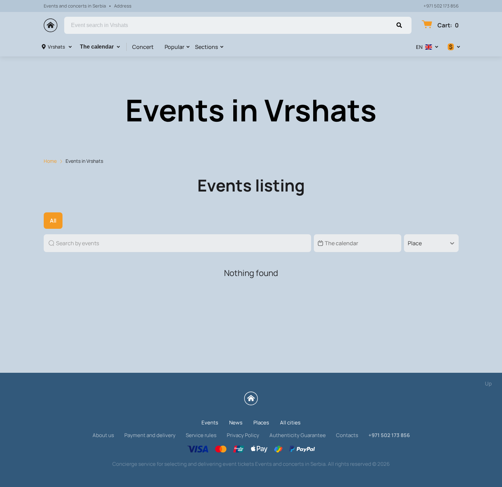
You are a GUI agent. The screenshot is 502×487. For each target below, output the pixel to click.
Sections (206, 47)
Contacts (347, 435)
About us (103, 435)
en (419, 47)
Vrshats (56, 46)
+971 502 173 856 (441, 6)
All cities (290, 422)
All (53, 220)
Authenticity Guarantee (297, 435)
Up (488, 383)
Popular (174, 47)
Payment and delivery (150, 435)
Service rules (201, 435)
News (235, 422)
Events (209, 422)
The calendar (97, 47)
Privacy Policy (243, 435)
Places (261, 422)
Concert (143, 47)
